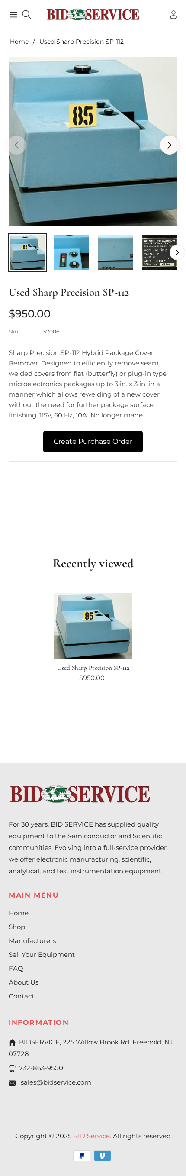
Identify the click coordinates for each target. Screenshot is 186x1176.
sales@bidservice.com (55, 1082)
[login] (170, 14)
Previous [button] (16, 145)
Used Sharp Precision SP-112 (93, 668)
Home (19, 41)
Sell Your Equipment (42, 954)
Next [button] (169, 145)
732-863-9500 (41, 1068)
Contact (21, 996)
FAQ (16, 968)
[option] (93, 141)
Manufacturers (32, 941)
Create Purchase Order (93, 441)
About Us (23, 982)
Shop (17, 927)
